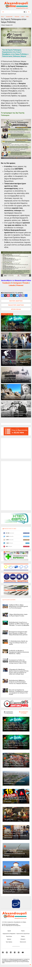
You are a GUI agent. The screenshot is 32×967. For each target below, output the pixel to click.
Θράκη (22, 16)
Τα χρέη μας (8, 819)
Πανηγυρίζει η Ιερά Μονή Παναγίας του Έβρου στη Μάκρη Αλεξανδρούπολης (14, 763)
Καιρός (23, 930)
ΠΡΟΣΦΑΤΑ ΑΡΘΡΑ (9, 599)
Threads (25, 283)
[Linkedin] (10, 952)
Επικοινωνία (23, 942)
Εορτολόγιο (9, 936)
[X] (7, 952)
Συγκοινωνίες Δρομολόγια (22, 933)
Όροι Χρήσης (9, 942)
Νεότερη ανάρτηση (16, 301)
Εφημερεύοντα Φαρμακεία (9, 933)
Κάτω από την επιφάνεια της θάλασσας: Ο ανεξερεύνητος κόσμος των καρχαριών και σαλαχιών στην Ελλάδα (15, 362)
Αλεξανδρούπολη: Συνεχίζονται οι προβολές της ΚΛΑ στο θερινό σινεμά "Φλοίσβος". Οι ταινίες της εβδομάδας (15, 327)
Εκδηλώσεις (17, 16)
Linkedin (12, 285)
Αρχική (2, 16)
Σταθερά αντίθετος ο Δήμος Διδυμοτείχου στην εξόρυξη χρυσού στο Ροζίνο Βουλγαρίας (18, 606)
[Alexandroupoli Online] (16, 8)
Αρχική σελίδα (16, 309)
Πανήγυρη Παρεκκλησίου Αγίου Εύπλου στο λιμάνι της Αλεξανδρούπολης (15, 871)
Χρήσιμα (9, 939)
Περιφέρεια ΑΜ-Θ (9, 16)
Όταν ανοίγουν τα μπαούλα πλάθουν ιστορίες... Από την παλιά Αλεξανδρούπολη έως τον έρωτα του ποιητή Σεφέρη (14, 413)
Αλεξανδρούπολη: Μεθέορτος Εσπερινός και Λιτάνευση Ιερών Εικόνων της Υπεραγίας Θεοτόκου (18, 682)
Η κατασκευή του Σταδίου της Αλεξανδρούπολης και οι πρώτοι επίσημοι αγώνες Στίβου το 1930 (17, 661)
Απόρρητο (23, 939)
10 (5, 882)
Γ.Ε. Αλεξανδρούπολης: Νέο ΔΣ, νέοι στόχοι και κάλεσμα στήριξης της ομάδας (18, 643)
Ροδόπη (27, 16)
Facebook (6, 283)
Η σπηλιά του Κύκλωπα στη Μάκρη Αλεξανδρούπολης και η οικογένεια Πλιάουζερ (16, 397)
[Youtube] (23, 952)
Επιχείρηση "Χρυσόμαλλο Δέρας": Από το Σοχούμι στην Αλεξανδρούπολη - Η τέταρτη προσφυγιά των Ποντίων (15, 379)
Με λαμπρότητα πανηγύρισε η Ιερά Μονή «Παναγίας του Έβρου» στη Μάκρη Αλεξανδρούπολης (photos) (14, 344)
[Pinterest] (18, 952)
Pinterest (19, 285)
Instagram (17, 283)
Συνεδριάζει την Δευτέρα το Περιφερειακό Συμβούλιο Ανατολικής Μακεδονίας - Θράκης (19, 652)
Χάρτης (23, 936)
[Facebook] (3, 952)
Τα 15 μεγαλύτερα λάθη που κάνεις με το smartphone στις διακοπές (15, 799)
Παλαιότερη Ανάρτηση (16, 305)
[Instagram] (14, 952)
